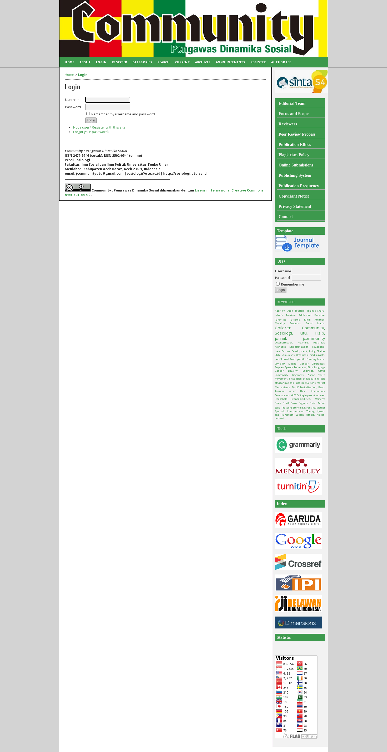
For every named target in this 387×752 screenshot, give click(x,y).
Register (119, 62)
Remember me (292, 284)
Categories (142, 62)
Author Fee (281, 62)
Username (283, 271)
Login (101, 62)
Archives (202, 62)
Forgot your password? (91, 132)
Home (69, 62)
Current (182, 62)
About (85, 62)
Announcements (230, 62)
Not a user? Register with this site (99, 127)
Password (282, 278)
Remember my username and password (123, 114)
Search (163, 62)
